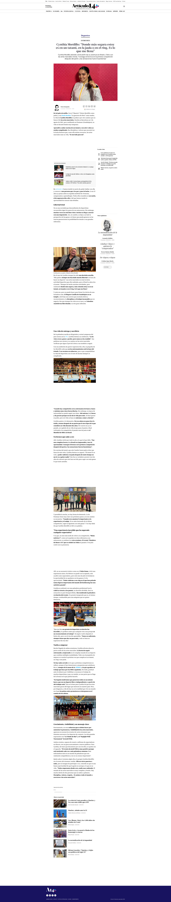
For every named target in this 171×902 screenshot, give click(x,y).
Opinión (115, 11)
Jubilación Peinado (81, 1)
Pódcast (122, 11)
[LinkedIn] (89, 106)
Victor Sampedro (65, 107)
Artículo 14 (59, 189)
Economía (56, 11)
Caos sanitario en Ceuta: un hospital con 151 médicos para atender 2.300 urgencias (108, 154)
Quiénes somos (49, 899)
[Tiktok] (55, 895)
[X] (86, 106)
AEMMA (78, 667)
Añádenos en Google (90, 109)
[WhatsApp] (92, 106)
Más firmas (106, 267)
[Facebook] (83, 106)
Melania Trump (66, 1)
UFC (66, 337)
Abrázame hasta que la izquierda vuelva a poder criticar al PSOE (109, 158)
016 (62, 11)
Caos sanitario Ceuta (91, 1)
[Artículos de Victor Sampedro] (57, 108)
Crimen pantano (125, 1)
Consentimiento (75, 899)
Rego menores (109, 1)
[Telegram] (94, 106)
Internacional (69, 11)
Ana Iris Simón (58, 1)
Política (49, 11)
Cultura (77, 11)
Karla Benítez (66, 115)
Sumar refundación (101, 1)
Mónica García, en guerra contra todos (109, 168)
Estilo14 (109, 11)
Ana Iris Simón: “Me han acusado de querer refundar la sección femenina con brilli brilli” (109, 164)
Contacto (55, 899)
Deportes (85, 11)
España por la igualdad (97, 11)
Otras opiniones (102, 216)
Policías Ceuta (51, 1)
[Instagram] (50, 895)
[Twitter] (47, 895)
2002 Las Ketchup (117, 1)
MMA (55, 790)
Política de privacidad (62, 899)
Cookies (69, 899)
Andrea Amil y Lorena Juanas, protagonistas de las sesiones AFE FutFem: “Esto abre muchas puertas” (79, 182)
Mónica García (73, 1)
